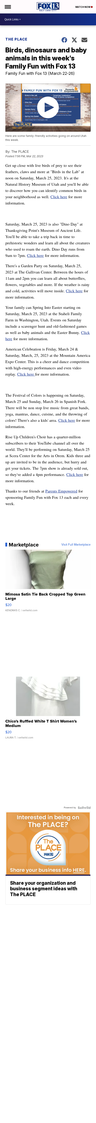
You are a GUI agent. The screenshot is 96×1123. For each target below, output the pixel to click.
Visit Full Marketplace (76, 544)
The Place (16, 39)
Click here (58, 196)
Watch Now (83, 7)
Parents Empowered (61, 491)
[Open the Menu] (7, 6)
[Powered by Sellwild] (84, 807)
